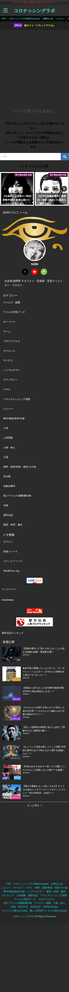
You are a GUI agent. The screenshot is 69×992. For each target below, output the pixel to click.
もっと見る (33, 805)
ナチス (6, 389)
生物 (5, 505)
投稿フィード (10, 551)
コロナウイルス (11, 341)
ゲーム (6, 331)
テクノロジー (10, 379)
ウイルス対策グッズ (14, 312)
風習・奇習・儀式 (12, 524)
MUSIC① (23, 907)
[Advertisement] (34, 67)
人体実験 (8, 438)
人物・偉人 (9, 447)
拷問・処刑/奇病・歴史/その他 (19, 467)
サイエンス (9, 351)
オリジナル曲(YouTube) (14, 910)
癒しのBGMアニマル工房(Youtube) (48, 910)
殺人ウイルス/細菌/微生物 (17, 495)
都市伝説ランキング (12, 633)
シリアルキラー (11, 370)
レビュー (60, 18)
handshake (7, 600)
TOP (3, 18)
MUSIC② (36, 907)
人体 (5, 428)
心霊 (5, 457)
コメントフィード (12, 561)
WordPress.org (11, 571)
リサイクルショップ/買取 (16, 399)
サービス (8, 360)
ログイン (8, 542)
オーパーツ (9, 322)
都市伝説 (8, 515)
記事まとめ (48, 18)
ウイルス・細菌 (11, 302)
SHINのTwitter (50, 907)
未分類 (6, 476)
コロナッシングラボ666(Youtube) (24, 18)
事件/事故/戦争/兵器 (14, 418)
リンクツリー (9, 589)
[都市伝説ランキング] (34, 622)
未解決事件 (9, 486)
